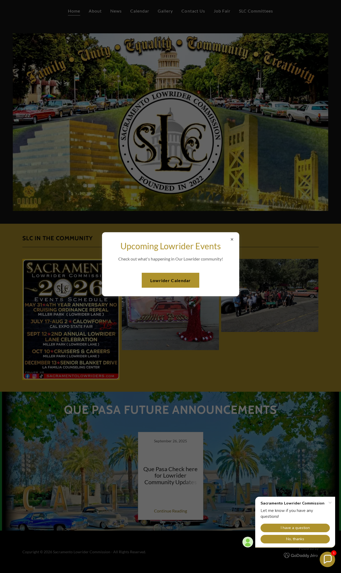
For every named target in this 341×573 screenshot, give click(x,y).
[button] (327, 559)
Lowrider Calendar (170, 280)
